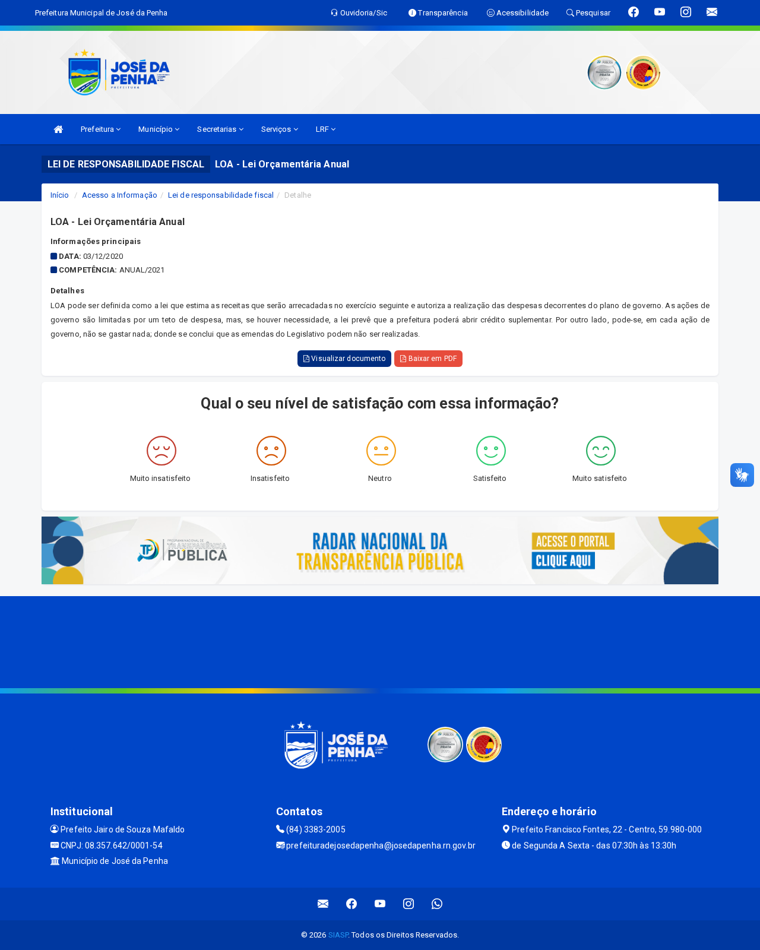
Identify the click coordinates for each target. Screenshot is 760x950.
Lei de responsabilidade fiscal (221, 195)
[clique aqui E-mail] (323, 904)
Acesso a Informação (119, 195)
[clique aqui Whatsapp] (437, 904)
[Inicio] (58, 129)
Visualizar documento (347, 358)
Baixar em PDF (431, 358)
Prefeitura (98, 129)
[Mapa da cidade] (380, 640)
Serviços (277, 129)
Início (59, 195)
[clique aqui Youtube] (380, 904)
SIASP (338, 934)
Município (156, 129)
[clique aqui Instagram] (408, 904)
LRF (323, 129)
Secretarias (217, 129)
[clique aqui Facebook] (351, 904)
